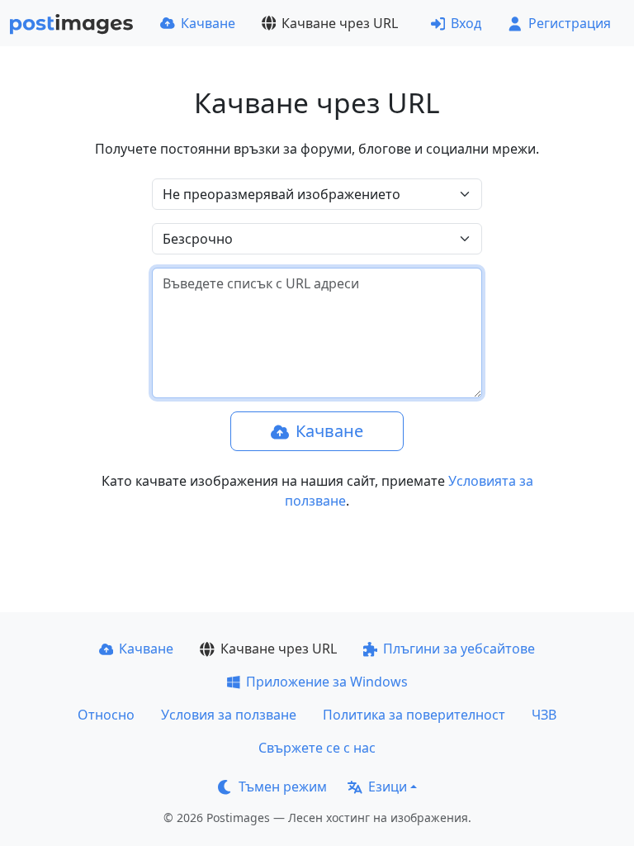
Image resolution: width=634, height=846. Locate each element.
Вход (466, 23)
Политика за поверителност (414, 715)
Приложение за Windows (327, 682)
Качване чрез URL (340, 23)
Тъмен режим (283, 786)
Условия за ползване (228, 715)
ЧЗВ (544, 715)
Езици (387, 786)
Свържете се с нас (317, 748)
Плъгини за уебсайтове (459, 648)
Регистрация (569, 23)
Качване (208, 23)
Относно (106, 715)
